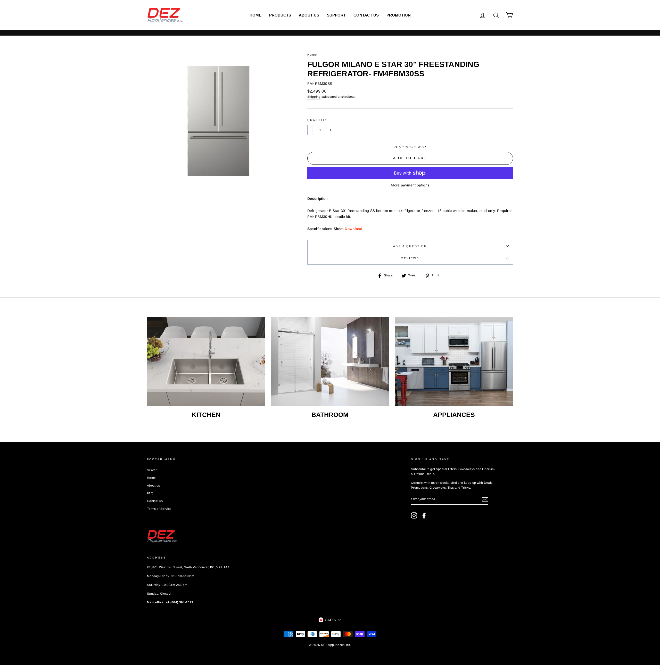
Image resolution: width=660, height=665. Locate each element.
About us (309, 15)
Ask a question (410, 246)
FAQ (150, 493)
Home (255, 15)
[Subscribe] (485, 499)
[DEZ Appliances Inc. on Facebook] (424, 515)
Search (152, 470)
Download (353, 229)
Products (280, 15)
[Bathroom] (330, 361)
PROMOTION (398, 15)
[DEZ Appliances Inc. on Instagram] (414, 515)
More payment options (410, 185)
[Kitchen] (206, 361)
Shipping (314, 96)
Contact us (366, 15)
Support (336, 15)
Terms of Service (159, 509)
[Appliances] (454, 361)
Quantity (317, 119)
